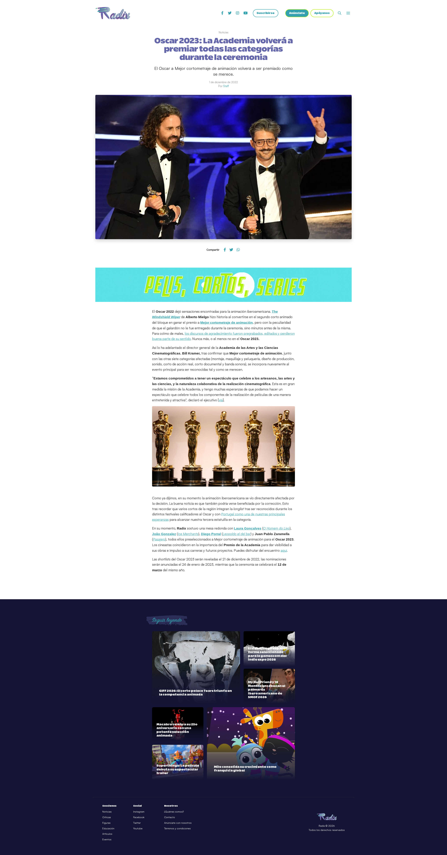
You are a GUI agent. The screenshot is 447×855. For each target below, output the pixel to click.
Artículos (107, 833)
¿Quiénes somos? (174, 811)
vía (221, 400)
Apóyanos (322, 13)
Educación (108, 828)
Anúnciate (297, 13)
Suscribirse (265, 13)
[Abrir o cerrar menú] (348, 13)
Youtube (137, 828)
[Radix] (112, 13)
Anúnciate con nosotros (178, 822)
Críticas (106, 817)
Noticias (107, 811)
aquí (284, 550)
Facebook (138, 817)
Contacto (169, 817)
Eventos (106, 839)
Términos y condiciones (177, 828)
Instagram (138, 811)
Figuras (106, 822)
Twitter (137, 822)
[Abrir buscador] (339, 13)
